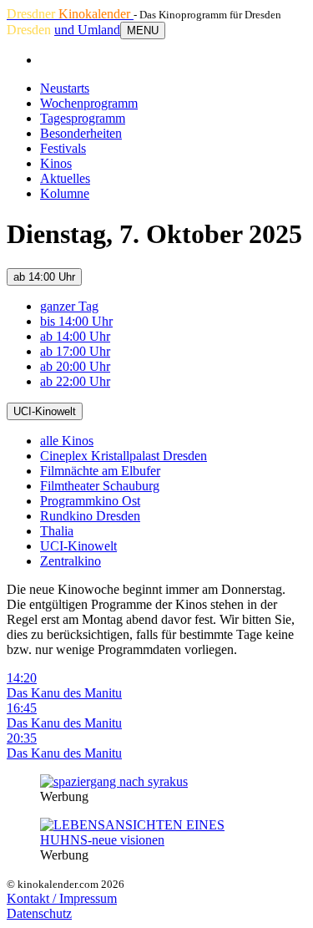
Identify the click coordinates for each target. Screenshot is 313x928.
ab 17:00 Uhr (75, 351)
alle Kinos (66, 441)
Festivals (63, 148)
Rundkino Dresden (90, 516)
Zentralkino (70, 561)
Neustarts (64, 88)
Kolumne (64, 193)
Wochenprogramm (89, 103)
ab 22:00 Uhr (75, 381)
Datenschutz (39, 913)
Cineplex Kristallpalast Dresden (123, 456)
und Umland (87, 30)
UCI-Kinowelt (44, 411)
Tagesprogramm (82, 118)
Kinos (56, 163)
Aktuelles (65, 178)
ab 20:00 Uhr (75, 366)
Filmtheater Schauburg (99, 486)
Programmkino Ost (90, 501)
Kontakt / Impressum (62, 898)
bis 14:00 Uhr (76, 321)
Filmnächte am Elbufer (100, 471)
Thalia (56, 531)
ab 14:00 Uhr (44, 277)
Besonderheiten (81, 133)
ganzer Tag (69, 306)
